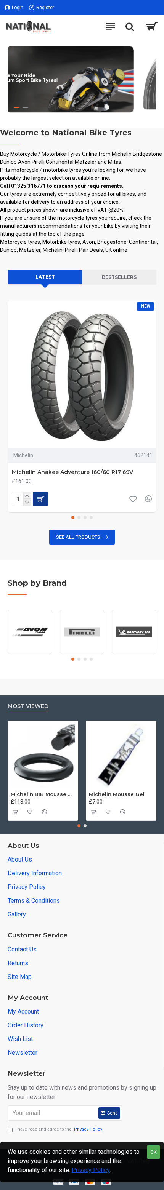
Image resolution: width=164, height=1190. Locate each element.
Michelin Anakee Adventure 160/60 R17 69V (72, 472)
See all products (78, 537)
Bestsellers (119, 277)
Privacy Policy (91, 1170)
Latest (45, 277)
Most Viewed (28, 706)
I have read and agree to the (58, 1129)
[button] (72, 517)
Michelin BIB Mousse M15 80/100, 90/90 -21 (43, 794)
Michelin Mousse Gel (117, 794)
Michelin (23, 455)
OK (153, 1152)
